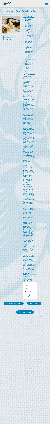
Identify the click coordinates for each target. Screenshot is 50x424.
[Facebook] (28, 296)
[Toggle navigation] (46, 3)
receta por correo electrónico (13, 303)
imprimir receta (34, 303)
